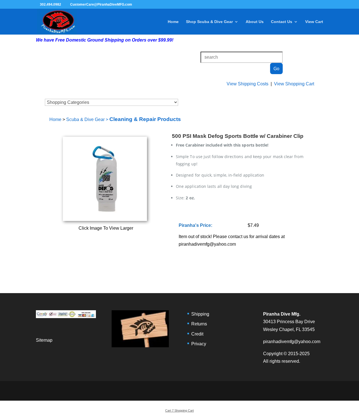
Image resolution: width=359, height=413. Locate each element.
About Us (255, 22)
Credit (197, 334)
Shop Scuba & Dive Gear (209, 22)
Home (173, 22)
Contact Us (281, 22)
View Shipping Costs (247, 83)
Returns (199, 323)
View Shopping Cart (294, 83)
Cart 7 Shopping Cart (179, 410)
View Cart (314, 22)
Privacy (198, 343)
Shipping (200, 314)
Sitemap (44, 340)
